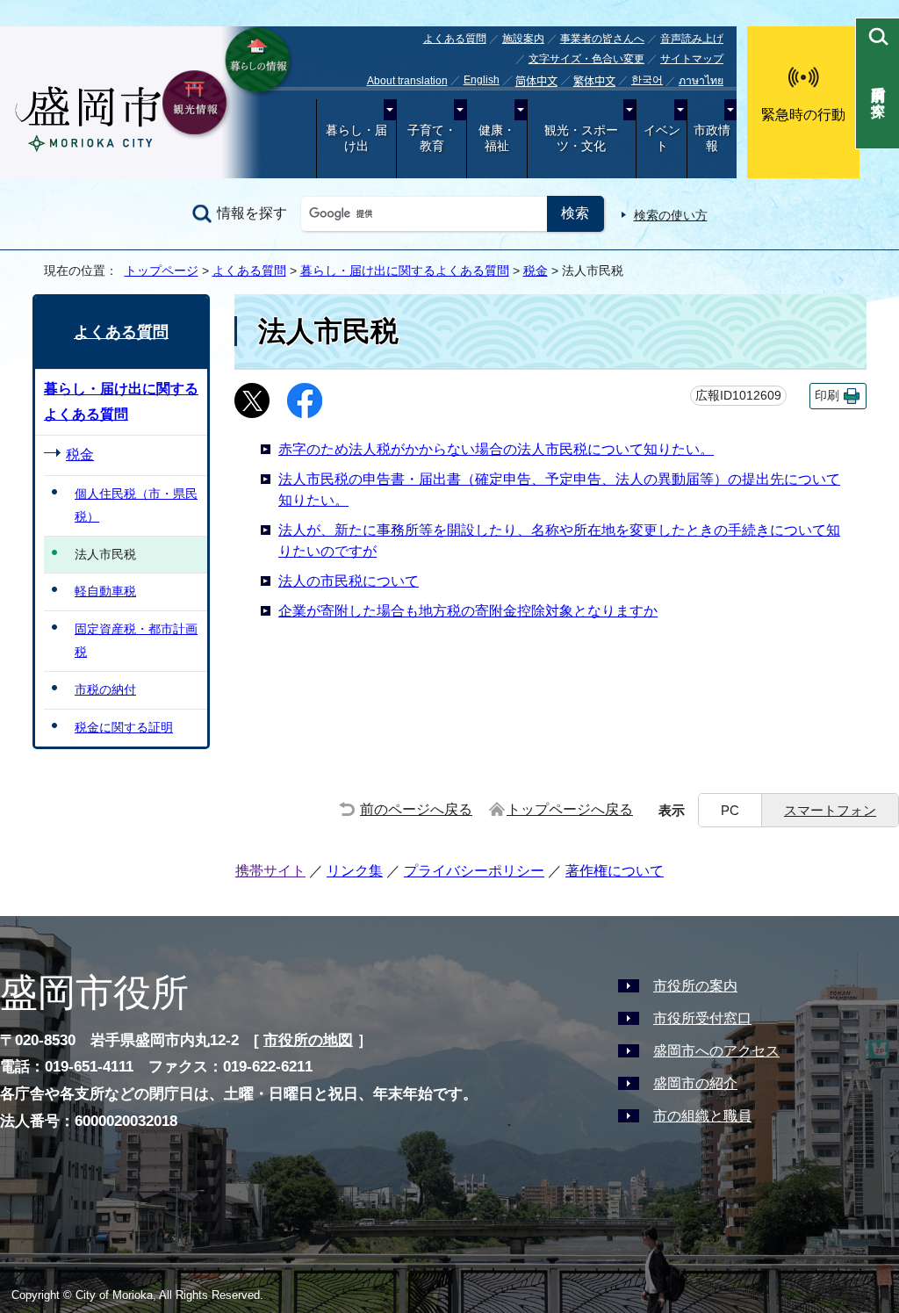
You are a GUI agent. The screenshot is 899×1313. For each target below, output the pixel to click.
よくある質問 (454, 38)
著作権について (614, 870)
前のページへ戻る (416, 809)
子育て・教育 (432, 138)
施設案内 (523, 38)
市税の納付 (105, 689)
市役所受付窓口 (702, 1018)
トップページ (161, 270)
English (482, 80)
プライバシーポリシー (474, 870)
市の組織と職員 (702, 1115)
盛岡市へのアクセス (716, 1050)
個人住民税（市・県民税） (136, 505)
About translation (407, 81)
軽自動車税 (105, 591)
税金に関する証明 (124, 727)
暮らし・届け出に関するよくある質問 (404, 270)
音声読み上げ (691, 38)
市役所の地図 (308, 1040)
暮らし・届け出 (356, 138)
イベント (662, 138)
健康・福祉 (496, 138)
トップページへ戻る (570, 809)
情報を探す (252, 213)
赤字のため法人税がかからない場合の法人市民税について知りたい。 (496, 449)
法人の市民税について (348, 581)
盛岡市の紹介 (695, 1083)
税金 (535, 270)
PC (730, 810)
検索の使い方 (671, 215)
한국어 (647, 80)
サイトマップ (691, 59)
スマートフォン (830, 810)
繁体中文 (594, 82)
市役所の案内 (695, 985)
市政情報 (712, 138)
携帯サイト (270, 870)
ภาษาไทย (701, 81)
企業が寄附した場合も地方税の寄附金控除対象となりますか (468, 610)
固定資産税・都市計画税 (136, 640)
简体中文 (536, 82)
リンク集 (355, 870)
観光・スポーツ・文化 (581, 138)
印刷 (827, 395)
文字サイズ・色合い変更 (586, 59)
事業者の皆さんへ (602, 38)
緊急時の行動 (803, 114)
